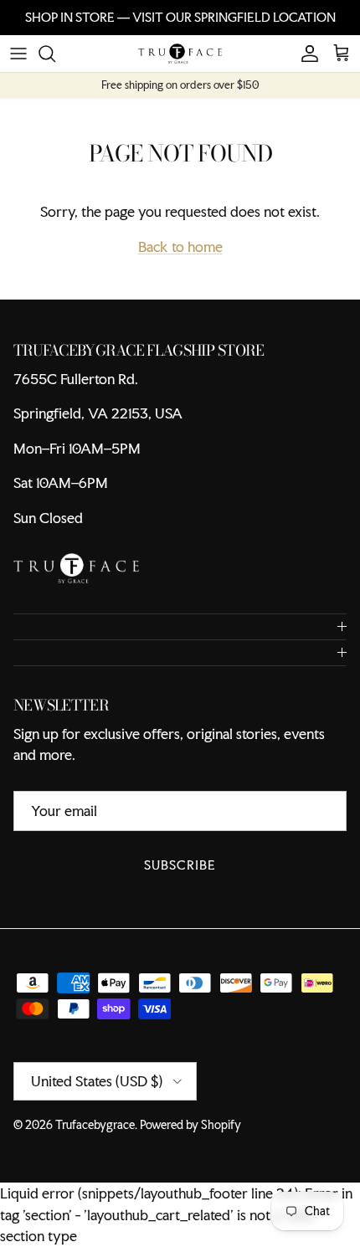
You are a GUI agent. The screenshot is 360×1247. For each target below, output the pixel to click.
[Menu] (18, 53)
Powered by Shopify (190, 1125)
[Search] (55, 53)
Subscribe (180, 865)
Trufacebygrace (95, 1125)
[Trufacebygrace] (180, 54)
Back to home (180, 246)
